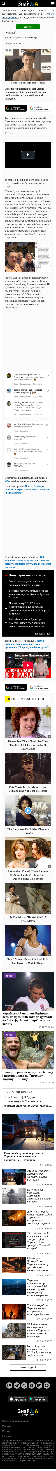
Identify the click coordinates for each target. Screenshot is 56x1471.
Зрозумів (28, 27)
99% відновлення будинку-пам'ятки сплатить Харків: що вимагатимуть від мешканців (27, 623)
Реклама (6, 1426)
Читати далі (28, 1367)
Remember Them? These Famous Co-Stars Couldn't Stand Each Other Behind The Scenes (28, 875)
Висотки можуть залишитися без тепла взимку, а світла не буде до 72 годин (29, 594)
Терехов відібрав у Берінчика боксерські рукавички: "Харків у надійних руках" (27, 644)
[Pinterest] (47, 1385)
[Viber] (24, 1385)
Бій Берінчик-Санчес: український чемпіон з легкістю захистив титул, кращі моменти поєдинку (28, 562)
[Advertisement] (28, 339)
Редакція (6, 1431)
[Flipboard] (39, 1385)
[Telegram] (17, 1385)
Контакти (6, 1436)
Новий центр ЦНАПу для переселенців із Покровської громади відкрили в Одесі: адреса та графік (29, 608)
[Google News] (32, 1385)
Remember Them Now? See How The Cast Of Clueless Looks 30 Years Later (28, 745)
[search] (3, 3)
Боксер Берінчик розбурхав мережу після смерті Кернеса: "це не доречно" (27, 489)
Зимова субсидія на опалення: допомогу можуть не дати (27, 583)
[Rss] (9, 1385)
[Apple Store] (18, 1398)
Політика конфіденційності (15, 1421)
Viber (7, 481)
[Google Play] (38, 1398)
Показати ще (43, 633)
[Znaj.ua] (28, 3)
